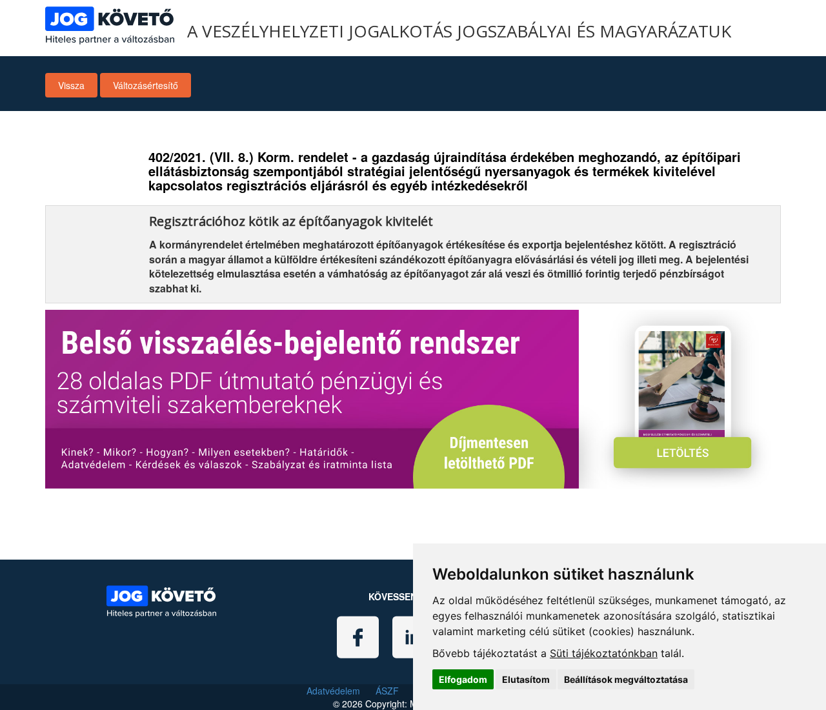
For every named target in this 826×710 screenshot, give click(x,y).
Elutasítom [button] (526, 679)
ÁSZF (387, 690)
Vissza (71, 85)
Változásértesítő (145, 85)
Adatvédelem (333, 690)
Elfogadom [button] (463, 679)
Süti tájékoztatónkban (604, 653)
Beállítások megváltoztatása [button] (626, 679)
